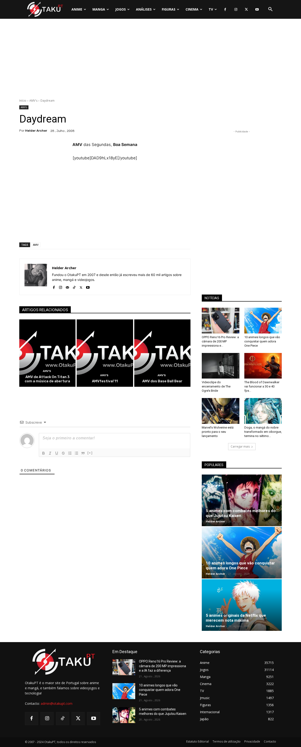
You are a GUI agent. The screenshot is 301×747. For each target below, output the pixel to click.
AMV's (33, 101)
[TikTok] (74, 286)
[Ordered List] (70, 453)
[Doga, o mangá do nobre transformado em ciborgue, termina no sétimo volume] (263, 411)
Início (22, 101)
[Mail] (67, 286)
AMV (36, 244)
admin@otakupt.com (56, 703)
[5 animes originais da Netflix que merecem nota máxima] (242, 605)
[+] (90, 453)
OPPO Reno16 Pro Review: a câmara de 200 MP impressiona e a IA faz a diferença (162, 665)
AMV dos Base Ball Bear (162, 381)
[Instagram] (236, 9)
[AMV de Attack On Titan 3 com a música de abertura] (47, 353)
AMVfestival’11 (105, 381)
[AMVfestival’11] (105, 353)
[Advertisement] (150, 60)
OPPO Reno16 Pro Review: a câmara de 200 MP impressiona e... (220, 341)
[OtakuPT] (44, 9)
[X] (246, 9)
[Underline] (56, 453)
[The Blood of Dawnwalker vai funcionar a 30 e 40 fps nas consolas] (263, 366)
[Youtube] (257, 9)
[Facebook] (225, 9)
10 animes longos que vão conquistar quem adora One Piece (262, 341)
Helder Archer (36, 130)
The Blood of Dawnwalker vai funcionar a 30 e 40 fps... (261, 386)
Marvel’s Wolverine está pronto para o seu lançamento (218, 432)
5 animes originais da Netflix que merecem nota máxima (236, 618)
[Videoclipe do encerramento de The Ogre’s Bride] (220, 366)
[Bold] (43, 453)
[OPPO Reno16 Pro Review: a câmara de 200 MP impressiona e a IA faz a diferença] (220, 320)
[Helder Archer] (35, 277)
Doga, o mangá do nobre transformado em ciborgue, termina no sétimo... (263, 432)
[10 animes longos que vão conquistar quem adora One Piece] (263, 320)
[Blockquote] (83, 453)
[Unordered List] (76, 453)
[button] (270, 9)
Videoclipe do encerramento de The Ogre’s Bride (216, 386)
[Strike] (63, 453)
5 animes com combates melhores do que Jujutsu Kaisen (241, 513)
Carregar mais (240, 446)
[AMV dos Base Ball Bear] (162, 353)
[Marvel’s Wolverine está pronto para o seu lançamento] (220, 411)
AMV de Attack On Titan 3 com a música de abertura (47, 379)
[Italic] (50, 453)
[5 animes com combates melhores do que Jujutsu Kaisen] (242, 500)
